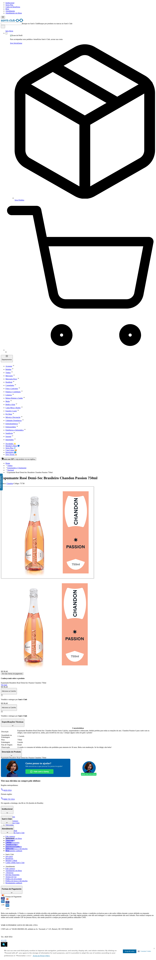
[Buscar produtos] (3, 26)
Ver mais (4, 685)
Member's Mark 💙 (12, 446)
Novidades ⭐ (10, 444)
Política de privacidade (13, 879)
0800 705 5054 (9, 799)
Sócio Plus (9, 5)
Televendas (9, 825)
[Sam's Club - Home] (12, 21)
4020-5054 (8, 790)
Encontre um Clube (12, 846)
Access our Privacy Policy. (41, 956)
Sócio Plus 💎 (10, 448)
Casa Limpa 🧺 (11, 450)
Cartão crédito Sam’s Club (14, 833)
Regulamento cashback (13, 851)
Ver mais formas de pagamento (12, 674)
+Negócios (9, 873)
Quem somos (10, 840)
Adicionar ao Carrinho (9, 691)
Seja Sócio (9, 31)
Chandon (9, 483)
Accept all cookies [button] (130, 951)
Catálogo (8, 842)
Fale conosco (10, 836)
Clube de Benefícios (12, 7)
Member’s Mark (11, 861)
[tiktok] (4, 941)
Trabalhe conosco (11, 844)
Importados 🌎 (10, 452)
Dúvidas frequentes (12, 843)
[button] (144, 951)
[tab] (47, 532)
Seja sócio (9, 856)
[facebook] (2, 941)
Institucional (9, 3)
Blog (7, 9)
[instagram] (5, 941)
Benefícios (9, 858)
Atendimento (10, 11)
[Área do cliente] (6, 33)
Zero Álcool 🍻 (11, 454)
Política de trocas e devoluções (16, 849)
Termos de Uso (10, 877)
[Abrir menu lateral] (3, 17)
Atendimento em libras (13, 13)
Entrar (20, 43)
